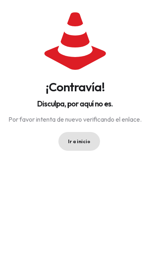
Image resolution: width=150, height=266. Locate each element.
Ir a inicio (79, 141)
